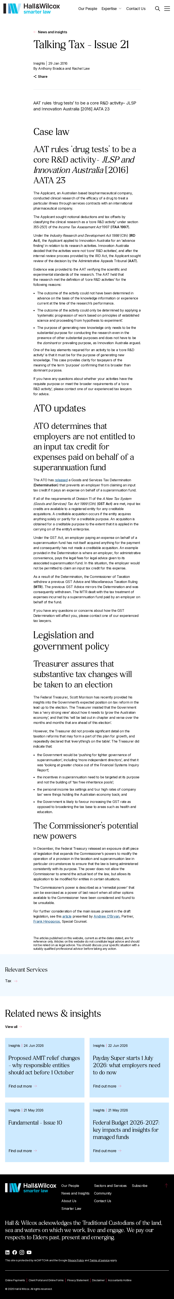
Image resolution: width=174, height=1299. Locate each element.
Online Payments (15, 1280)
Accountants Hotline (119, 1280)
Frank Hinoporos (46, 921)
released (61, 480)
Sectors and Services (110, 1186)
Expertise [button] (109, 8)
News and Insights (75, 1193)
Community (102, 1193)
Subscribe (139, 1186)
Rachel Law (81, 68)
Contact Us (135, 8)
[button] (157, 8)
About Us (68, 1201)
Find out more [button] (20, 1086)
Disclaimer (98, 1280)
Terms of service (100, 1260)
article (67, 916)
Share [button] (43, 76)
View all (11, 1027)
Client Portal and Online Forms (46, 1280)
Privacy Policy (76, 1260)
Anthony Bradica (51, 68)
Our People (87, 8)
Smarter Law (71, 1208)
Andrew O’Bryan (106, 916)
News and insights (52, 32)
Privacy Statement (77, 1280)
